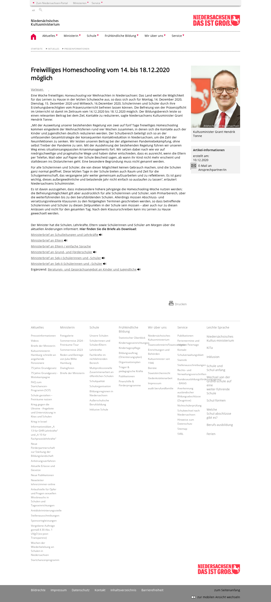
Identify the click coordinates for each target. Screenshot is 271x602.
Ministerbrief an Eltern (47, 240)
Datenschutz (81, 590)
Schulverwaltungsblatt (190, 354)
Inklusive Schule (99, 409)
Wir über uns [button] (154, 36)
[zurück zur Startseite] (45, 21)
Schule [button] (91, 36)
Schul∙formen (216, 400)
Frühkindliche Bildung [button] (120, 36)
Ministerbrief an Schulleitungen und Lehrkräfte (64, 235)
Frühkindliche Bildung (128, 329)
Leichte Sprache (218, 327)
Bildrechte (38, 590)
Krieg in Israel (39, 421)
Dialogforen (67, 368)
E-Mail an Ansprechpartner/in (212, 168)
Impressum (154, 383)
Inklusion (213, 357)
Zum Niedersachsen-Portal (52, 3)
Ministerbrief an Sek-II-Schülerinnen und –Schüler (66, 264)
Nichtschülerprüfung (189, 405)
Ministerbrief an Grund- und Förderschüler (61, 252)
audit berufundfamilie (160, 388)
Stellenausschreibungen (45, 515)
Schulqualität (97, 381)
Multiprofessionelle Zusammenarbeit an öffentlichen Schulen (101, 372)
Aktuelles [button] (48, 36)
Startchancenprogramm (45, 560)
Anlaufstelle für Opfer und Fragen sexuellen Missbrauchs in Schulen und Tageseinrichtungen (43, 497)
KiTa (210, 348)
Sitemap (182, 428)
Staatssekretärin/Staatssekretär (167, 344)
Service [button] (177, 36)
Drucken (181, 304)
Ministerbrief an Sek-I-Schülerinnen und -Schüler (66, 258)
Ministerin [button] (71, 36)
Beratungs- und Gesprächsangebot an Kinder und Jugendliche (92, 269)
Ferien (211, 434)
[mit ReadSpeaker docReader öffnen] (100, 234)
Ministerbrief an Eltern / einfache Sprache (61, 246)
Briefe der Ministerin (43, 345)
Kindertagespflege (129, 347)
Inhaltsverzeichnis (123, 590)
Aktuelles (53, 48)
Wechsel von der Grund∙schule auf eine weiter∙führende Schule (219, 385)
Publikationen (127, 376)
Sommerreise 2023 (71, 349)
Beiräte (152, 368)
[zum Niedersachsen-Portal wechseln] (216, 25)
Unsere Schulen (99, 335)
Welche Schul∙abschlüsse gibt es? (219, 413)
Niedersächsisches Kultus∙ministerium (220, 338)
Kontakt (181, 349)
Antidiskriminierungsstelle (46, 510)
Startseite (37, 48)
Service (182, 327)
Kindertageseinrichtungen (134, 342)
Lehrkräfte (96, 349)
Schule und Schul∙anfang (216, 368)
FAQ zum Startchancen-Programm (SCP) (41, 386)
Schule (94, 327)
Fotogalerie (66, 335)
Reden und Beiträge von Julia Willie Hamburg (71, 359)
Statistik (182, 360)
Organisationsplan (129, 362)
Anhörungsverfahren (43, 461)
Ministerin (67, 327)
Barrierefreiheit (152, 590)
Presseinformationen (76, 48)
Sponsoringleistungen (44, 520)
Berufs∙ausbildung (220, 425)
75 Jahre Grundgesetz (44, 368)
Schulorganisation (100, 386)
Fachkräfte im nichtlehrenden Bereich (98, 359)
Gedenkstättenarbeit (160, 378)
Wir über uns (157, 327)
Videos (35, 340)
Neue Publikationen (42, 475)
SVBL (180, 433)
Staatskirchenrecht (159, 373)
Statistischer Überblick (132, 337)
